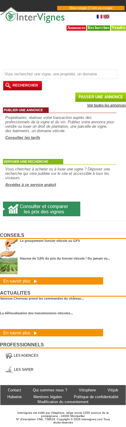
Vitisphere (87, 390)
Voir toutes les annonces (106, 105)
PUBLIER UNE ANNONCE (23, 110)
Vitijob (113, 390)
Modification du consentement (63, 402)
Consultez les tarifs (22, 137)
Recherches (99, 27)
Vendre (118, 27)
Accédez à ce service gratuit (30, 184)
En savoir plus (17, 280)
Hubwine (14, 397)
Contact (14, 390)
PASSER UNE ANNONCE (101, 97)
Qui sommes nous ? (50, 390)
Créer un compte (101, 8)
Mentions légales (47, 397)
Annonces (76, 27)
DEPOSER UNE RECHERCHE (26, 161)
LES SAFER (23, 370)
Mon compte (78, 8)
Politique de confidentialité (96, 397)
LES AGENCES (25, 355)
